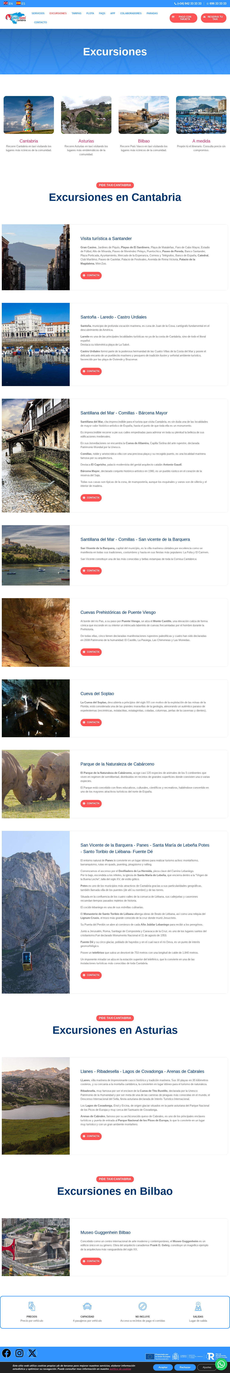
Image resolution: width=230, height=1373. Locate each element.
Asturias (86, 141)
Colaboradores (131, 13)
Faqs (102, 13)
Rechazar (185, 1367)
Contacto (40, 22)
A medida (201, 141)
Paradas (152, 13)
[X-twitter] (32, 1353)
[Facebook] (6, 1353)
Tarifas (76, 13)
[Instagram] (19, 1353)
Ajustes (207, 1367)
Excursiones (58, 13)
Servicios (38, 13)
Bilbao (144, 141)
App (112, 13)
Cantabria (29, 141)
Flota (90, 13)
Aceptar (162, 1367)
